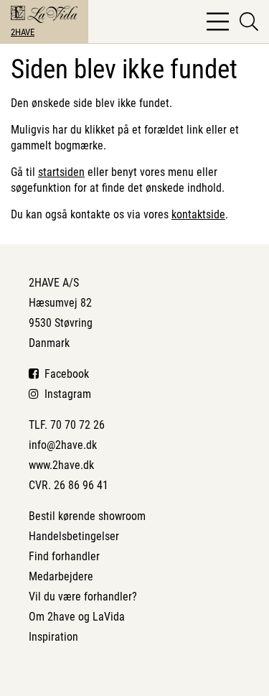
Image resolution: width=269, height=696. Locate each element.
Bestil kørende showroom (87, 516)
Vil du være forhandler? (83, 596)
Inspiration (53, 637)
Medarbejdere (61, 576)
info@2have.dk (63, 445)
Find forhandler (64, 556)
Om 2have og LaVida (77, 616)
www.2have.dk (61, 465)
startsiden (61, 172)
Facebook (64, 374)
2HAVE (22, 32)
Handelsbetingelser (74, 536)
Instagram (65, 394)
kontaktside (198, 214)
